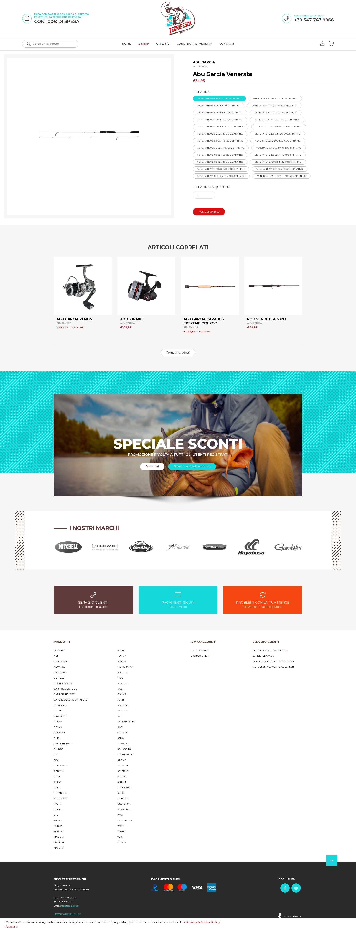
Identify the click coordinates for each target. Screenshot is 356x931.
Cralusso (60, 716)
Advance (59, 666)
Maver (121, 661)
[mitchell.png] (68, 547)
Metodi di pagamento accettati (273, 666)
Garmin (58, 771)
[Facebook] (285, 888)
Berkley (59, 677)
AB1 (56, 655)
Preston (122, 705)
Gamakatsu (61, 765)
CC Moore (60, 705)
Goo (57, 776)
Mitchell (123, 683)
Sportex (122, 765)
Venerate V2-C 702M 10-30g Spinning (277, 119)
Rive (120, 727)
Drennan (59, 732)
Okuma (121, 694)
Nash (120, 688)
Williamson (124, 820)
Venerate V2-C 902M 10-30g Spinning (220, 161)
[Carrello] (331, 44)
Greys (57, 782)
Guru (57, 787)
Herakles (60, 792)
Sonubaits (124, 749)
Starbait (122, 771)
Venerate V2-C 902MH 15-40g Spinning (278, 161)
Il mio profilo (199, 650)
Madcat (59, 836)
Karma (58, 820)
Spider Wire (125, 754)
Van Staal (123, 809)
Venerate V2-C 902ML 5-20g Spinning (220, 154)
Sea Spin (122, 732)
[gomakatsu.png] (287, 547)
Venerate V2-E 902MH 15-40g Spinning (278, 154)
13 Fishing (59, 650)
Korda (58, 825)
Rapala (122, 710)
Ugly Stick (123, 803)
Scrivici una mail (263, 655)
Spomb (121, 760)
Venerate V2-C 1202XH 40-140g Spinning (281, 176)
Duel (57, 738)
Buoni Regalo (63, 683)
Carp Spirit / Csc (64, 694)
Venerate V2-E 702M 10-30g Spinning (220, 119)
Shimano (122, 743)
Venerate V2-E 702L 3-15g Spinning (218, 105)
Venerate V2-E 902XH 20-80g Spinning (220, 168)
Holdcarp (60, 798)
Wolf (120, 825)
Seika (120, 738)
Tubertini (123, 798)
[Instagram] (296, 888)
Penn (120, 699)
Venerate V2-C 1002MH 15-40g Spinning (221, 176)
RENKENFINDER (126, 721)
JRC (56, 814)
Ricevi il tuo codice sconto (192, 466)
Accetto (11, 927)
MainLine (59, 842)
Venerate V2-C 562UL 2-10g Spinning (275, 98)
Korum (58, 831)
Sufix (120, 792)
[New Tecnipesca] (178, 18)
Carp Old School (65, 688)
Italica (58, 809)
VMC (120, 814)
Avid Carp (60, 672)
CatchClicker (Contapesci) (71, 699)
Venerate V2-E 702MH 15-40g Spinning (220, 126)
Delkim (58, 727)
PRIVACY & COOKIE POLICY (67, 914)
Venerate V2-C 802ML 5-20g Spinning (278, 126)
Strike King (124, 787)
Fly (55, 754)
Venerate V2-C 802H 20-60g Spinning (278, 140)
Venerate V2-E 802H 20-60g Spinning (277, 133)
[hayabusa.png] (251, 547)
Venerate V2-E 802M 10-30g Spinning (220, 133)
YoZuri (121, 831)
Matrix (121, 655)
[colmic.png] (105, 547)
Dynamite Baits (63, 743)
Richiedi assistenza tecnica (270, 650)
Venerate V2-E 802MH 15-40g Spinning (220, 147)
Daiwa (58, 721)
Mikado (122, 672)
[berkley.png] (141, 547)
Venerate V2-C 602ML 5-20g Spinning (274, 105)
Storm (121, 782)
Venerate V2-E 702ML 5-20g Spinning (220, 112)
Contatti (226, 44)
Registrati (152, 466)
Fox (56, 760)
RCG (120, 716)
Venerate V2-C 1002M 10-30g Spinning (279, 168)
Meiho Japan (125, 666)
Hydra (58, 803)
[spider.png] (214, 547)
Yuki (119, 836)
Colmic (58, 710)
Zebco (121, 842)
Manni (121, 650)
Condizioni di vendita (194, 44)
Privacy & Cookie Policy (203, 922)
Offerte (162, 44)
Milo (120, 677)
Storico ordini (200, 655)
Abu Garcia (61, 661)
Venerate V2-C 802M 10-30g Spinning (220, 140)
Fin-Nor (59, 749)
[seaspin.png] (178, 547)
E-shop (143, 44)
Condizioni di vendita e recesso (273, 661)
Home (126, 44)
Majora (59, 847)
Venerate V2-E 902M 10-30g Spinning (278, 147)
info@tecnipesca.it (69, 906)
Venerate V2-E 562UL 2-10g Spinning (219, 98)
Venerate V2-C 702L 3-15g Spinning (276, 112)
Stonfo (122, 776)
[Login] (322, 44)
